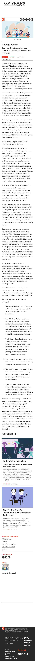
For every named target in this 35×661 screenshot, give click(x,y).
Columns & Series (8, 546)
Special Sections (9, 656)
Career (4, 541)
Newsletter (27, 642)
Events (7, 654)
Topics (7, 649)
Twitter (21, 19)
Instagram (26, 19)
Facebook (24, 19)
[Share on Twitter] (6, 557)
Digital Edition (28, 640)
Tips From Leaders (8, 544)
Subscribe (27, 638)
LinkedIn (29, 19)
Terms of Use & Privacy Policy (11, 631)
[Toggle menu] (6, 19)
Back (4, 57)
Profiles (4, 549)
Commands (1, 659)
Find (32, 19)
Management (6, 539)
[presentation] (3, 19)
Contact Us (27, 645)
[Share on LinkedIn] (9, 557)
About (26, 637)
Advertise (27, 644)
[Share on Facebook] (3, 557)
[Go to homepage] (14, 5)
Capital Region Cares (11, 658)
